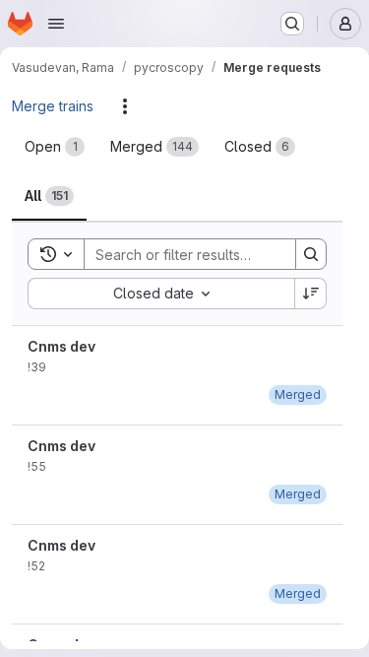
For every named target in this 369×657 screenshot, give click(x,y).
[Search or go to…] (292, 23)
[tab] (54, 146)
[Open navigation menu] (56, 23)
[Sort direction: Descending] (311, 293)
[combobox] (161, 293)
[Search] (311, 254)
